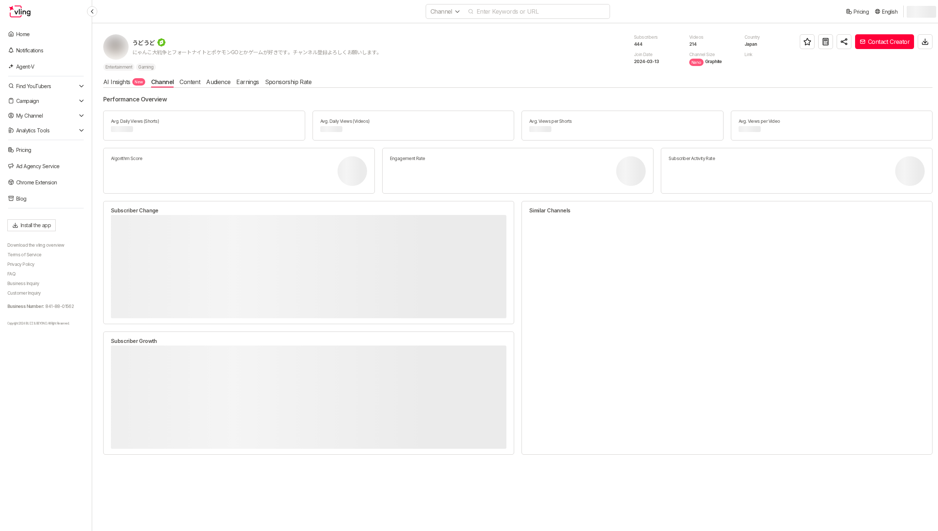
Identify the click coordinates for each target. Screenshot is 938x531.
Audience (218, 82)
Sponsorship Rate (288, 82)
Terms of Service (24, 254)
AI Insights (123, 82)
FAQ (11, 274)
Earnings (247, 82)
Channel (162, 82)
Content (189, 82)
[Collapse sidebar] (92, 11)
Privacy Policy (21, 264)
